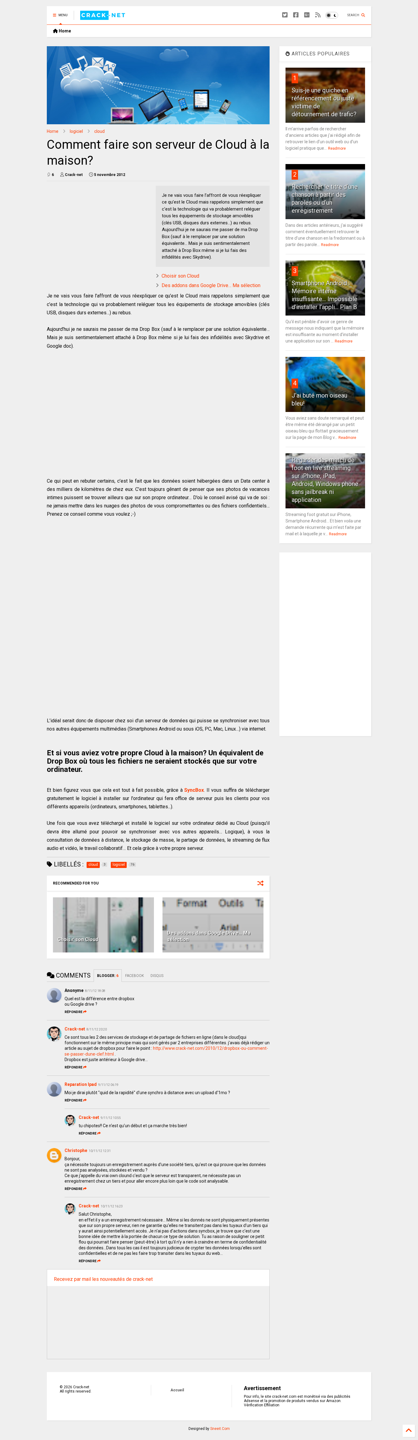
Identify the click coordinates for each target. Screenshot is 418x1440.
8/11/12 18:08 (95, 991)
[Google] (307, 15)
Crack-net (75, 1029)
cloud (99, 131)
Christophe (76, 1150)
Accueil (177, 1390)
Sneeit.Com (220, 1429)
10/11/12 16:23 (112, 1206)
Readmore (337, 148)
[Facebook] (296, 15)
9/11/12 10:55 (111, 1118)
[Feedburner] (318, 15)
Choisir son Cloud (180, 276)
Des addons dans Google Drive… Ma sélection (211, 285)
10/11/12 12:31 (100, 1151)
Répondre (73, 1012)
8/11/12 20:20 (97, 1029)
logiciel (76, 131)
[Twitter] (285, 15)
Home (64, 30)
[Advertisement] (98, 228)
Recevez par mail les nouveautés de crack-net (103, 1279)
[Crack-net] (103, 17)
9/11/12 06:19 (108, 1085)
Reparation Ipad (81, 1084)
